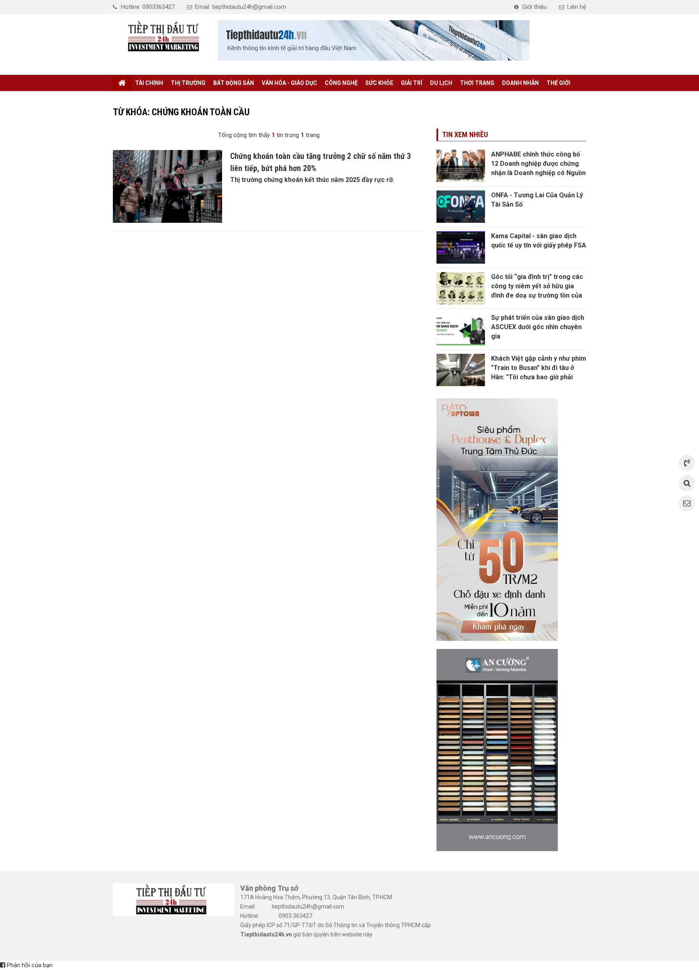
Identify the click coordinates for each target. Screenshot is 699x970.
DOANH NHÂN (520, 83)
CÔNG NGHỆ (341, 83)
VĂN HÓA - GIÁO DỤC (289, 83)
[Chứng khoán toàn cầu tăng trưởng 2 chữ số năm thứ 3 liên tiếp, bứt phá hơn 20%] (167, 186)
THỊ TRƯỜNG (188, 83)
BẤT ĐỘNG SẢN (233, 83)
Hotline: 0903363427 (148, 7)
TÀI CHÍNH (149, 83)
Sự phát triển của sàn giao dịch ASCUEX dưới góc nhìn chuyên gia (537, 327)
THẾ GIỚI (558, 83)
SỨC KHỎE (379, 83)
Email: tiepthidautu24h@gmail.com (240, 7)
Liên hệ (576, 7)
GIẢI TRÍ (411, 83)
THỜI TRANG (477, 83)
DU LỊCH (441, 83)
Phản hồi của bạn (29, 965)
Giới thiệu (534, 7)
